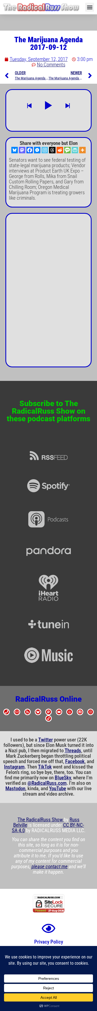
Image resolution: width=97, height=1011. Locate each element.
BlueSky (63, 778)
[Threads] (52, 150)
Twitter (45, 740)
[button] (89, 7)
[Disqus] (48, 292)
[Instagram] (44, 150)
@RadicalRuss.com (47, 783)
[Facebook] (29, 150)
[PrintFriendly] (75, 150)
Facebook (75, 761)
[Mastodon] (22, 150)
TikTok (45, 767)
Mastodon (15, 789)
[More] (82, 150)
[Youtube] (59, 712)
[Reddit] (60, 150)
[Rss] (27, 712)
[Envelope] (17, 712)
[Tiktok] (48, 718)
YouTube (57, 789)
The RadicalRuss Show (41, 820)
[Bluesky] (14, 150)
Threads (73, 751)
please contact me (50, 867)
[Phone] (6, 712)
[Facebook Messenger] (37, 150)
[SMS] (67, 150)
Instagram (14, 767)
